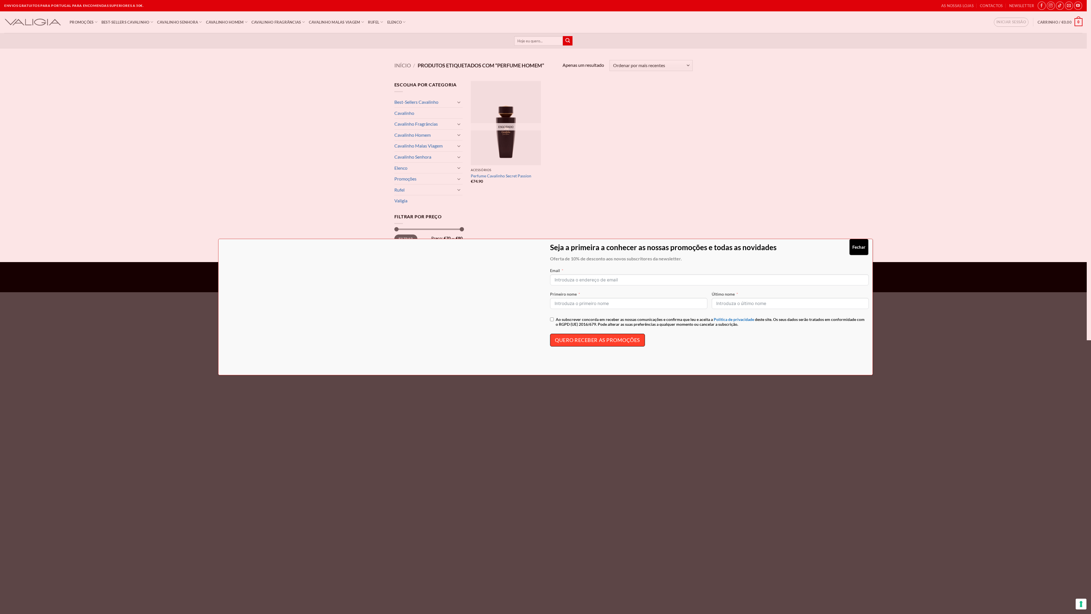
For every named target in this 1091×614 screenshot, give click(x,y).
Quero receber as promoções (597, 340)
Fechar (858, 247)
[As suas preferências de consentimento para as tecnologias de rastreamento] (1081, 604)
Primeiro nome (563, 294)
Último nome (723, 294)
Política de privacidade (734, 319)
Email (555, 270)
